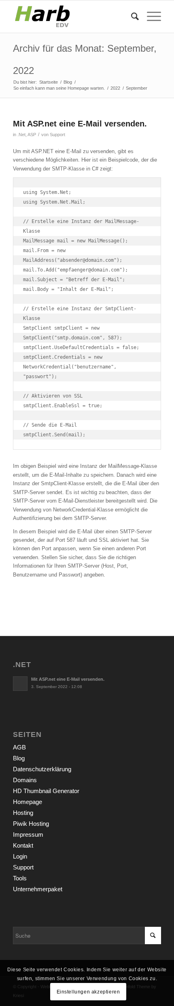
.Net (21, 134)
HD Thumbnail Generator (46, 790)
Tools (20, 878)
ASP (32, 134)
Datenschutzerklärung (42, 769)
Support (57, 134)
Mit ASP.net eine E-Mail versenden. (80, 123)
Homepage (27, 801)
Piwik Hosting (31, 823)
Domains (25, 780)
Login (20, 856)
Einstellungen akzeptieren (88, 992)
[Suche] (131, 16)
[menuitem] (131, 16)
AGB (19, 747)
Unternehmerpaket (37, 889)
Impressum (28, 834)
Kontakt (23, 845)
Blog (19, 758)
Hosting (23, 812)
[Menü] (150, 16)
